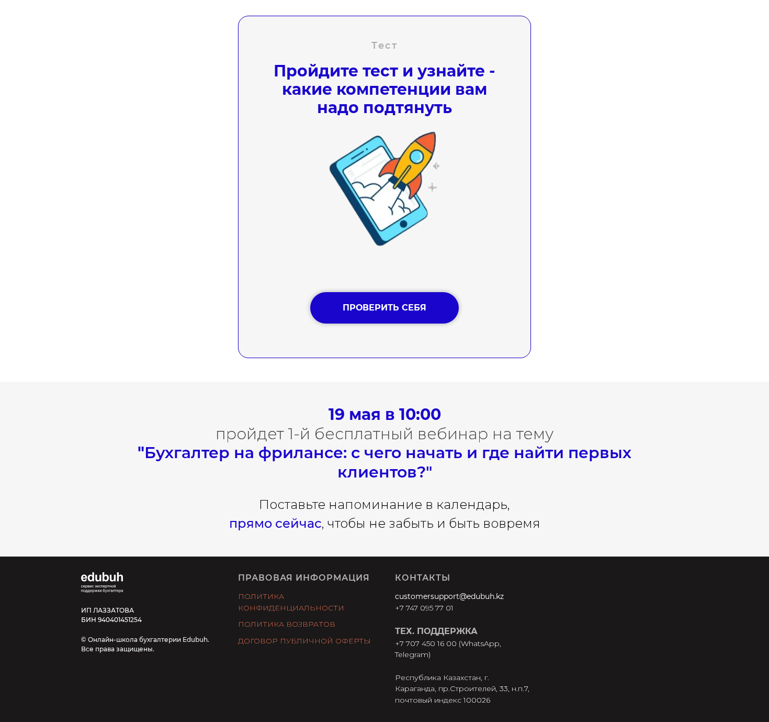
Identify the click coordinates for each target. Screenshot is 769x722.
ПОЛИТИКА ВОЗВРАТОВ (286, 624)
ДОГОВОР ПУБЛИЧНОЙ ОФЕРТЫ (304, 641)
